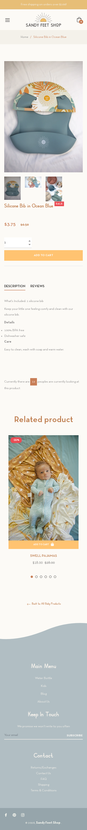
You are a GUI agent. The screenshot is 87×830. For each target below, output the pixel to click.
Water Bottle (43, 678)
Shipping (43, 784)
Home (24, 37)
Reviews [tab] (37, 286)
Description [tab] (14, 286)
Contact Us (43, 773)
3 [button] (41, 577)
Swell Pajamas (43, 555)
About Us (43, 701)
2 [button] (36, 577)
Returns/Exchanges (43, 767)
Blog (44, 693)
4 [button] (46, 577)
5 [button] (50, 577)
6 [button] (55, 577)
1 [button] (32, 577)
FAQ (44, 779)
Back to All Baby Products (46, 604)
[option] (43, 507)
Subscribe (75, 735)
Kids (43, 686)
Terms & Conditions (44, 790)
